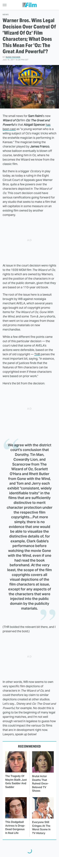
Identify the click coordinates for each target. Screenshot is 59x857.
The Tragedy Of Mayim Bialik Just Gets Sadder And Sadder (16, 781)
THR (37, 354)
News (6, 15)
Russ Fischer (13, 57)
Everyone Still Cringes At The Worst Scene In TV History (41, 827)
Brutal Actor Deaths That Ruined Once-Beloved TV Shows (40, 783)
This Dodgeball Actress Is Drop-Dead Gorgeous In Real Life (15, 827)
